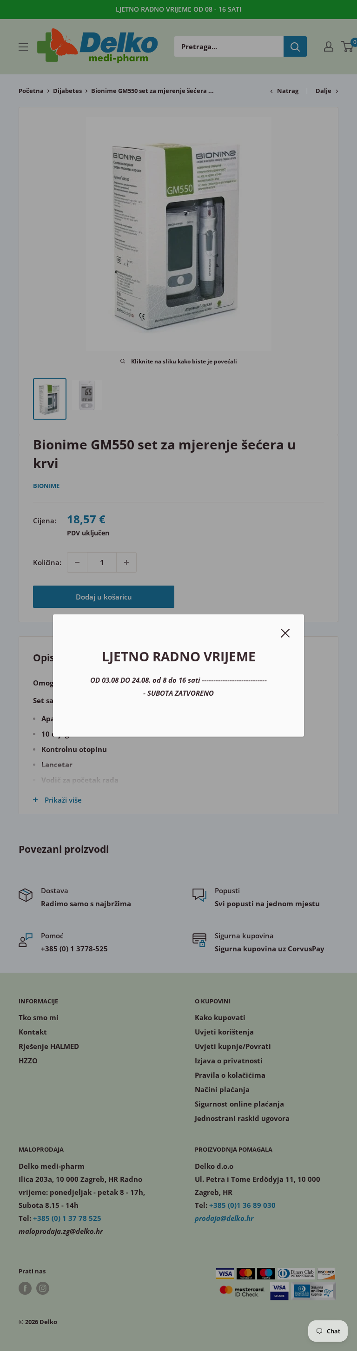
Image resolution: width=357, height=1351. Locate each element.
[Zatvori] (285, 632)
